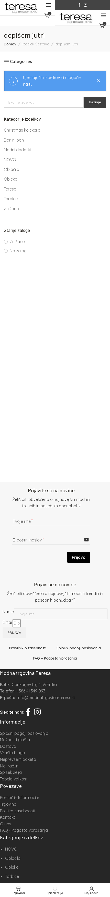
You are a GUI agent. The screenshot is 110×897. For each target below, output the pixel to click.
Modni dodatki (17, 149)
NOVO (10, 159)
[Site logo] (21, 7)
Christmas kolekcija (22, 130)
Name (8, 611)
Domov (10, 44)
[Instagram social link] (85, 5)
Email (8, 622)
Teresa (10, 189)
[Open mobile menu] (48, 5)
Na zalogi (18, 250)
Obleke (10, 179)
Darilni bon (14, 140)
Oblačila (11, 169)
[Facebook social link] (79, 5)
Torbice (11, 198)
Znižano (11, 208)
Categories (21, 61)
